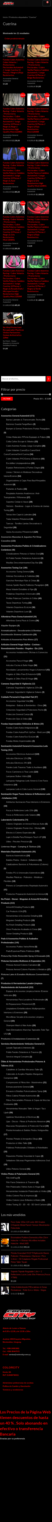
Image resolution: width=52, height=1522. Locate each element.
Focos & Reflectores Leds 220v (20, 810)
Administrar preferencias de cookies (18, 1383)
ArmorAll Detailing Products (18, 907)
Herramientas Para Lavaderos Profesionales (25, 1000)
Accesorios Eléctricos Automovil (20, 754)
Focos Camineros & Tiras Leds (19, 772)
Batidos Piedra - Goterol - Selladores (22, 860)
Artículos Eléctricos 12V (16, 758)
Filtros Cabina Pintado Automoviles (21, 1096)
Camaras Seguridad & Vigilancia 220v (22, 688)
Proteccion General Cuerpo (18, 714)
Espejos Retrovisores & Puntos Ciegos (23, 468)
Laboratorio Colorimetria (12, 820)
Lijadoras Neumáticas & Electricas (21, 1117)
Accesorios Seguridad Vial (17, 701)
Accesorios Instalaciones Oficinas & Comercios (27, 652)
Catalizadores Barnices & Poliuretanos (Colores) (27, 864)
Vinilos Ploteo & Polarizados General (18, 1174)
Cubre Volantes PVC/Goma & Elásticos (23, 459)
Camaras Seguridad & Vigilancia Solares (23, 692)
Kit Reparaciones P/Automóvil (19, 1004)
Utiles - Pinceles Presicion (17, 842)
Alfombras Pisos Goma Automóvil (17, 617)
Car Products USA (14, 911)
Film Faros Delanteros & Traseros (21, 1182)
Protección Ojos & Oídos (17, 719)
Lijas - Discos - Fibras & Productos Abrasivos (26, 1121)
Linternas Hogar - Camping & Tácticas (19, 847)
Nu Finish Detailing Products (18, 925)
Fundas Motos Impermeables (19, 741)
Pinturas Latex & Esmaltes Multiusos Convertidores (25, 974)
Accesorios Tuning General (18, 572)
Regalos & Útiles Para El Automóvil (21, 674)
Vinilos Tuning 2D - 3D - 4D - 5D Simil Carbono (26, 1205)
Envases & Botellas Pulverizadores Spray (24, 1091)
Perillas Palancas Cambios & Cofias (22, 598)
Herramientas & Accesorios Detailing (22, 916)
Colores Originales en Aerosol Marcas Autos (25, 824)
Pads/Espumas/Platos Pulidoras (20, 951)
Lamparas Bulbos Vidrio (16, 776)
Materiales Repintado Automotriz (16, 852)
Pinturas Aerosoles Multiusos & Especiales (21, 961)
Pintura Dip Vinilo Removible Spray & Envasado (23, 956)
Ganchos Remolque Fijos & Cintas (21, 581)
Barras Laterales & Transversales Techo (23, 420)
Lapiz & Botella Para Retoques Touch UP (24, 837)
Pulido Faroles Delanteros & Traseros (22, 1052)
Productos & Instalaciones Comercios (18, 1039)
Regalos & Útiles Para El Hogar (19, 679)
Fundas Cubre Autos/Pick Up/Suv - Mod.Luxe (26, 732)
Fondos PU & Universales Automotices (23, 873)
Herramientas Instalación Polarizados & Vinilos (26, 1191)
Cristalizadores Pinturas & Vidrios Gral (23, 554)
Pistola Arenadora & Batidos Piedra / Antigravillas (27, 1130)
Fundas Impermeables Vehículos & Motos (20, 724)
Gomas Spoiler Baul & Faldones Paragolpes (25, 585)
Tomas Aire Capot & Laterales (19, 515)
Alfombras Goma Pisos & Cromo (20, 621)
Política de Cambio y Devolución (16, 1386)
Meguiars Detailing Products (18, 920)
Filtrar (6, 399)
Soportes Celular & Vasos (17, 502)
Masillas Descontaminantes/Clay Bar (22, 563)
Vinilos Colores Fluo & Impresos (20, 1196)
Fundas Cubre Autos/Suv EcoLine (21, 737)
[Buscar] (48, 379)
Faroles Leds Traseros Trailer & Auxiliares (24, 767)
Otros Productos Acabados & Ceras (21, 929)
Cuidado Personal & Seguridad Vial (17, 697)
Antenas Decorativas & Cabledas (20, 576)
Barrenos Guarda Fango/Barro (19, 424)
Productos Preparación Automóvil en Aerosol (25, 894)
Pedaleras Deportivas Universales (21, 594)
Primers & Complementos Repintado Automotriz (27, 886)
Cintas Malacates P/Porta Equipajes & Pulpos (26, 437)
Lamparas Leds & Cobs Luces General (23, 789)
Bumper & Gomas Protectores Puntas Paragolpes (28, 429)
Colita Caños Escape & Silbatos (20, 441)
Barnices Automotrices (16, 856)
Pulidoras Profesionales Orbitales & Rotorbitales (27, 1148)
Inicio (5, 17)
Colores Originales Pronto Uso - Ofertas (23, 828)
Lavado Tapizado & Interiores (18, 1048)
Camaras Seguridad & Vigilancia (16, 684)
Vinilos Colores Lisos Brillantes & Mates (23, 1200)
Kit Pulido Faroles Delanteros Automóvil (23, 558)
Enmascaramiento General (18, 1087)
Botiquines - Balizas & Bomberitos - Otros (24, 705)
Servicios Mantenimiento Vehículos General (21, 1044)
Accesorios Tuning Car (11, 568)
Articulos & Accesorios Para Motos (17, 639)
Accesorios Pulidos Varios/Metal (20, 947)
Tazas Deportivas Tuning (17, 603)
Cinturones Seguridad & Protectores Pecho (25, 710)
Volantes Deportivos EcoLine (18, 607)
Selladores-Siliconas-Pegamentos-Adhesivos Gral (28, 1160)
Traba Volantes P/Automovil (18, 519)
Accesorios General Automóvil (15, 416)
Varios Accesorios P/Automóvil (19, 532)
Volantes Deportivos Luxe (17, 612)
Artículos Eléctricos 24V (16, 763)
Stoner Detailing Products (17, 934)
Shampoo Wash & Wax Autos (19, 1025)
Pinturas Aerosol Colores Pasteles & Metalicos (26, 969)
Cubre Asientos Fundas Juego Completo (23, 446)
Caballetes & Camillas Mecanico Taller (22, 1070)
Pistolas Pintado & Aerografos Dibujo (22, 1139)
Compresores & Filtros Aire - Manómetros (24, 1082)
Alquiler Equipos (9, 626)
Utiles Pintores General (16, 1169)
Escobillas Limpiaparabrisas (18, 463)
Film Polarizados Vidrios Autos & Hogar (23, 1187)
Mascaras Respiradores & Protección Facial (25, 1126)
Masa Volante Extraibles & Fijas (20, 589)
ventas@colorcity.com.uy (20, 1354)
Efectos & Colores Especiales (19, 833)
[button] (26, 3)
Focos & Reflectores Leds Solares (21, 815)
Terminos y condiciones (13, 1390)
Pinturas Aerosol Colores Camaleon (21, 965)
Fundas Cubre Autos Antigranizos (20, 728)
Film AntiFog (11, 1178)
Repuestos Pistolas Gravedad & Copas (23, 1156)
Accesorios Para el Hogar (17, 661)
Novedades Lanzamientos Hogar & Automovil (26, 670)
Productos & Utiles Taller (16, 1143)
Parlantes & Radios (14, 489)
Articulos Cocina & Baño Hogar (19, 665)
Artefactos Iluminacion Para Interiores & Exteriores (28, 802)
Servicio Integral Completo (17, 1057)
